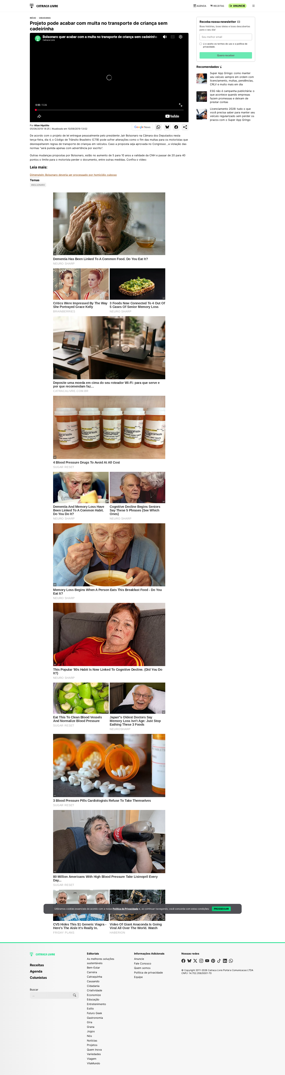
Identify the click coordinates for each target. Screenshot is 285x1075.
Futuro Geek (94, 1013)
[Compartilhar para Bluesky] (167, 127)
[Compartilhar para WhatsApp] (158, 127)
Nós (89, 1036)
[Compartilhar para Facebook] (176, 127)
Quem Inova (94, 1049)
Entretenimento (96, 1004)
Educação (93, 999)
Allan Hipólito (41, 125)
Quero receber (226, 55)
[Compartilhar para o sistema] (185, 127)
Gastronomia (95, 1017)
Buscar (34, 989)
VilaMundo (93, 1063)
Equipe (138, 977)
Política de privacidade (148, 972)
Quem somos (142, 968)
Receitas (218, 5)
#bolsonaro (38, 185)
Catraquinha (94, 976)
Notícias (92, 1040)
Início (33, 18)
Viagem (91, 1058)
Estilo (90, 1008)
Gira (89, 1022)
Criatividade (94, 990)
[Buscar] (74, 995)
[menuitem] (54, 966)
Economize (94, 995)
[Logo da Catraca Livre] (44, 5)
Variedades (94, 1054)
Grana (90, 1026)
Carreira (92, 972)
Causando (93, 981)
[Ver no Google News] (142, 127)
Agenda (201, 5)
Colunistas (38, 978)
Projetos (92, 1045)
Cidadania (45, 18)
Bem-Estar (93, 967)
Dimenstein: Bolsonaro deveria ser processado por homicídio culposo (73, 174)
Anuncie (239, 5)
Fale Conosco (142, 963)
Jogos (91, 1031)
